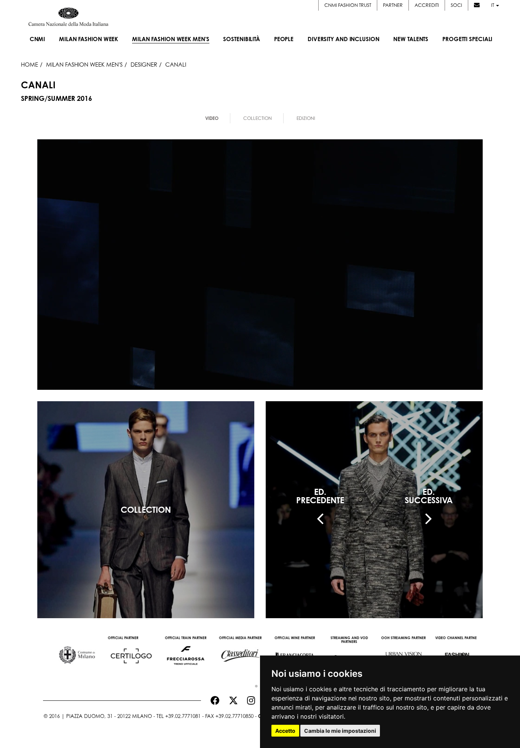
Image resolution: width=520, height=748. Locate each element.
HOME (29, 64)
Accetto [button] (285, 730)
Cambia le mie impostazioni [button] (340, 730)
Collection (257, 118)
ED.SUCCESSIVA (429, 496)
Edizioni (306, 118)
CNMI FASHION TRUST (347, 5)
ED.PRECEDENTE (320, 496)
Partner (393, 5)
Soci (456, 5)
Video (212, 118)
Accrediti (427, 5)
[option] (70, 651)
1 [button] (254, 684)
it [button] (493, 5)
